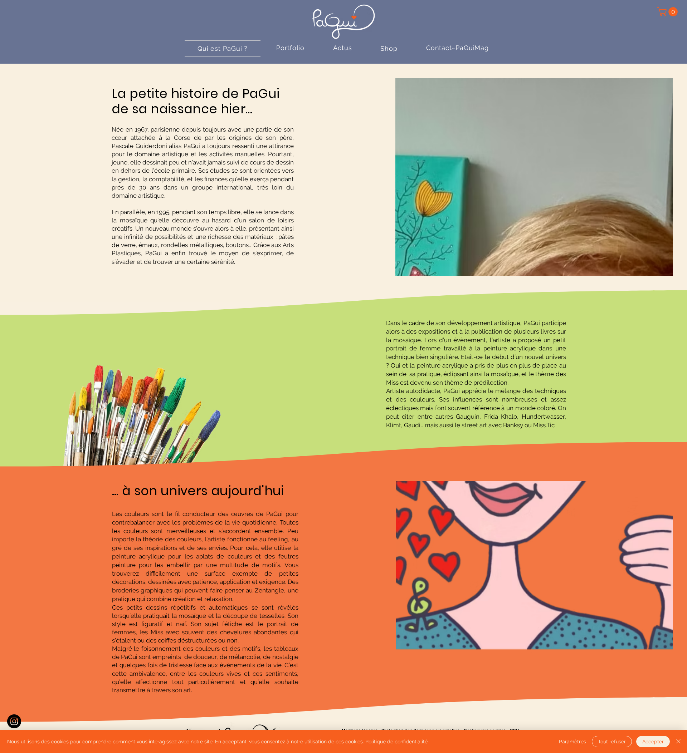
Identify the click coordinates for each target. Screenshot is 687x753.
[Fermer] (678, 741)
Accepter (653, 741)
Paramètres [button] (572, 741)
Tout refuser (612, 741)
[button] (668, 11)
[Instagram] (14, 721)
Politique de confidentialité (396, 741)
